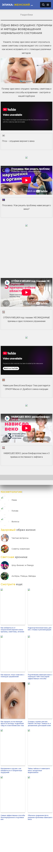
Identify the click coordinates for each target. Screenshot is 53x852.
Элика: (18, 4)
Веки (30, 14)
